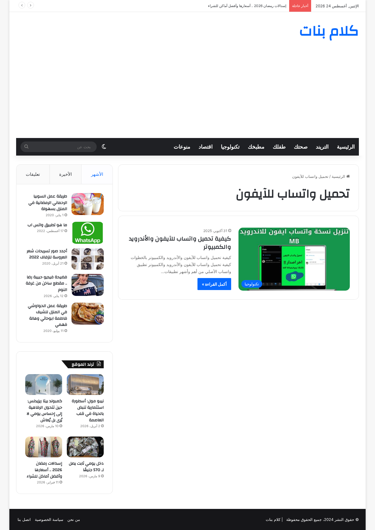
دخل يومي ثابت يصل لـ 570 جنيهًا (86, 467)
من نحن (73, 519)
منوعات (182, 147)
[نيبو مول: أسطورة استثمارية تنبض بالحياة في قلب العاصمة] (85, 384)
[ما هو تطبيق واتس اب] (87, 233)
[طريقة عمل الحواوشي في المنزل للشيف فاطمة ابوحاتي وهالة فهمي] (87, 314)
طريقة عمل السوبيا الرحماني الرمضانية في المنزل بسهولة (47, 202)
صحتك (301, 147)
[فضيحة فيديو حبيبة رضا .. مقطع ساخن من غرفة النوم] (87, 285)
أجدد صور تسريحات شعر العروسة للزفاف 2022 (47, 254)
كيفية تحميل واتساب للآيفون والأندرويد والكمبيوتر (180, 242)
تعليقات (33, 174)
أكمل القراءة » (214, 284)
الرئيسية (346, 147)
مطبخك (256, 147)
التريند (322, 147)
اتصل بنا (24, 519)
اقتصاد (206, 147)
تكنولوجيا (230, 147)
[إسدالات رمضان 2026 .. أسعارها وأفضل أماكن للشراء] (43, 447)
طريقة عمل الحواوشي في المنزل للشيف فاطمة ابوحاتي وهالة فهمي (47, 315)
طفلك (279, 147)
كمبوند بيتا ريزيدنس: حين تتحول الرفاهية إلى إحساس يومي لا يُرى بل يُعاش (44, 410)
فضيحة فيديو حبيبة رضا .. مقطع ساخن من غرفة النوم (46, 283)
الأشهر (97, 174)
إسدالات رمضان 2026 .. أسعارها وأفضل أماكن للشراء (247, 6)
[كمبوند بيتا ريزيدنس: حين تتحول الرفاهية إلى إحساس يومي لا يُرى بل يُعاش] (43, 384)
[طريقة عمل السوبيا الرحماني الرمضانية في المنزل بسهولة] (87, 204)
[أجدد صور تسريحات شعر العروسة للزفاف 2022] (87, 259)
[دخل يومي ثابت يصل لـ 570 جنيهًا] (85, 447)
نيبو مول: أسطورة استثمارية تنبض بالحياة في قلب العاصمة (88, 410)
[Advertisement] (187, 94)
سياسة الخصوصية (49, 519)
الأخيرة (65, 174)
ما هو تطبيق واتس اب (47, 225)
